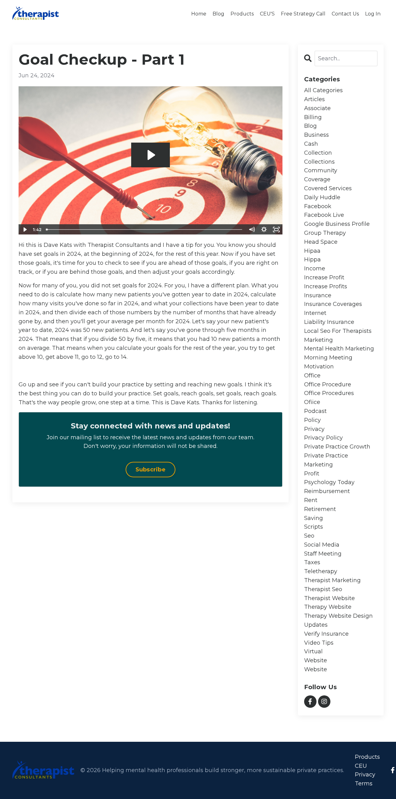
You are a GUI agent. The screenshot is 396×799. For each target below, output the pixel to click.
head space (321, 241)
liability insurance (329, 322)
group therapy (325, 233)
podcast (315, 411)
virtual (313, 651)
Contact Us (345, 14)
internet (315, 313)
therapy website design (338, 615)
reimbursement (327, 491)
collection (318, 152)
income (314, 268)
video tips (319, 642)
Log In (373, 14)
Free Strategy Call (303, 14)
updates (316, 624)
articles (314, 99)
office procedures (329, 393)
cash (311, 143)
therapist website (329, 598)
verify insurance (326, 633)
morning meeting (328, 357)
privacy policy (323, 437)
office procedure (327, 384)
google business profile (337, 224)
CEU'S (267, 14)
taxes (312, 562)
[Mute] (252, 229)
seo (309, 535)
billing (313, 117)
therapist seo (323, 589)
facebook (317, 206)
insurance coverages (333, 304)
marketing (318, 340)
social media (321, 544)
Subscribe (151, 469)
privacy (314, 429)
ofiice (312, 402)
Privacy (365, 774)
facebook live (324, 215)
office (312, 375)
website (315, 660)
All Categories (323, 90)
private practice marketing (326, 460)
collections (319, 161)
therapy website (327, 607)
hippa (312, 259)
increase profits (325, 286)
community (320, 170)
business (316, 134)
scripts (313, 526)
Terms (363, 783)
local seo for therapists (338, 331)
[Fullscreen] (276, 229)
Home (198, 14)
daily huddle (322, 197)
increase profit (324, 277)
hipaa (312, 250)
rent (310, 500)
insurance (317, 295)
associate (317, 108)
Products (242, 14)
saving (313, 518)
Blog (218, 14)
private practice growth (337, 446)
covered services (328, 188)
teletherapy (320, 571)
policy (312, 420)
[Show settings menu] (264, 229)
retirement (320, 509)
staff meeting (323, 553)
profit (311, 473)
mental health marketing (339, 348)
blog (310, 125)
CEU (361, 765)
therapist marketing (332, 580)
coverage (317, 179)
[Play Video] (24, 229)
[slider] (144, 229)
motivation (319, 366)
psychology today (329, 482)
